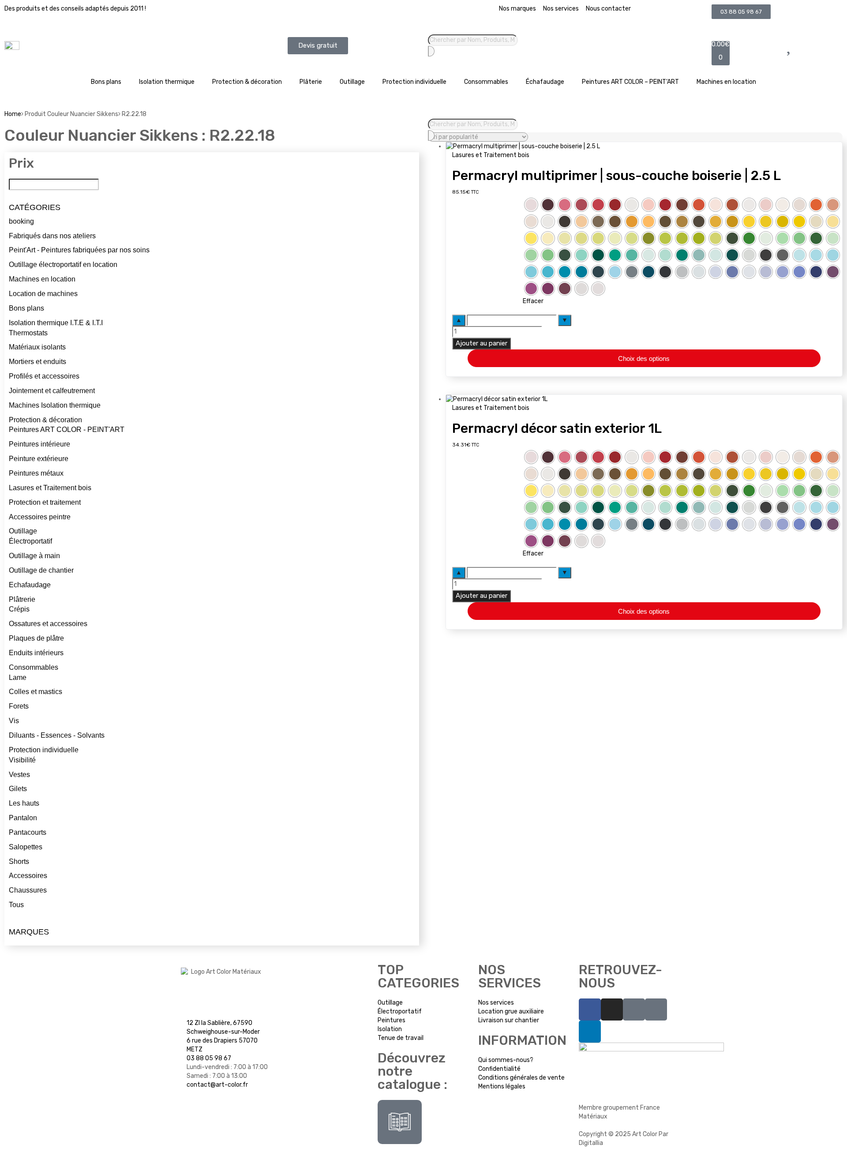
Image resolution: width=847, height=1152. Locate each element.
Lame (17, 677)
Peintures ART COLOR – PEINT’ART (630, 82)
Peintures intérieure (39, 444)
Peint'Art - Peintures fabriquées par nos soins (79, 250)
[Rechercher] (431, 51)
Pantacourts (27, 832)
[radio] (531, 204)
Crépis (19, 609)
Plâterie (311, 82)
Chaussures (28, 890)
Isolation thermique (167, 82)
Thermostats (28, 333)
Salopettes (25, 847)
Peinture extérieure (38, 458)
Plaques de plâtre (36, 638)
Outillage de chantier (41, 570)
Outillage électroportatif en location (63, 264)
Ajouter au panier (481, 343)
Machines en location (726, 82)
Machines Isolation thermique (55, 405)
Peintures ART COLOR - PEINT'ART (66, 429)
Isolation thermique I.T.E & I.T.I (56, 322)
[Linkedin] (590, 1032)
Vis (14, 720)
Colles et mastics (35, 691)
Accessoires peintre (40, 517)
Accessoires (28, 875)
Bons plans (106, 82)
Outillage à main (34, 555)
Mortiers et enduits (37, 361)
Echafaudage (30, 585)
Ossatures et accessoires (48, 623)
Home (12, 114)
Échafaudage (545, 82)
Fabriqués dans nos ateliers (52, 236)
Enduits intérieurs (36, 653)
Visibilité (22, 760)
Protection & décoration (247, 82)
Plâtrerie (22, 599)
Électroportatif (30, 541)
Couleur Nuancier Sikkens (487, 201)
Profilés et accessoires (44, 376)
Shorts (19, 861)
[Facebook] (590, 1009)
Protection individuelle (414, 82)
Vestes (19, 774)
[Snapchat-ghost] (656, 1009)
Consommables (486, 82)
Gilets (18, 788)
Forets (19, 706)
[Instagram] (612, 1009)
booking (21, 221)
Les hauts (24, 803)
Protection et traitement (45, 502)
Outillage (352, 82)
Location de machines (43, 293)
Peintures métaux (36, 473)
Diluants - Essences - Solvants (57, 735)
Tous (16, 904)
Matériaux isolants (37, 347)
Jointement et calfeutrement (52, 390)
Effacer (533, 301)
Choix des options (644, 358)
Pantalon (23, 818)
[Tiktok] (634, 1009)
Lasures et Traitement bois (50, 488)
